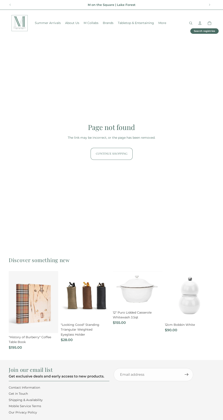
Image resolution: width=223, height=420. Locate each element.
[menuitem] (162, 23)
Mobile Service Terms (25, 406)
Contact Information (24, 387)
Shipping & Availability (26, 400)
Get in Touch (18, 394)
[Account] (200, 23)
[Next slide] (209, 5)
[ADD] (51, 326)
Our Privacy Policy (23, 412)
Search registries (204, 30)
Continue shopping (111, 153)
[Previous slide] (10, 5)
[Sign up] (186, 374)
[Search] (191, 23)
